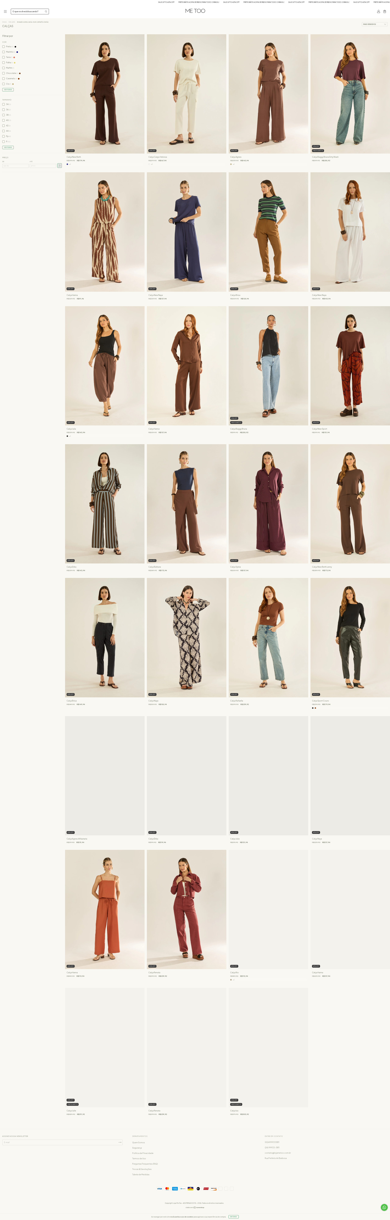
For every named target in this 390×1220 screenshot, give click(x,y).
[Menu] (5, 12)
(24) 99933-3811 (272, 1147)
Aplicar (59, 165)
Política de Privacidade (142, 1153)
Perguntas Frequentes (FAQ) (145, 1164)
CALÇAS (12, 22)
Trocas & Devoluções (142, 1169)
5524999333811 (272, 1142)
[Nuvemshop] (195, 1208)
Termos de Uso (139, 1158)
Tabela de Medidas (140, 1174)
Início (4, 22)
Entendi (233, 1217)
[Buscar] (46, 11)
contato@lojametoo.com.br (278, 1153)
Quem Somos (138, 1142)
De (3, 161)
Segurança (137, 1148)
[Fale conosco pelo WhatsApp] (384, 1207)
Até (31, 161)
